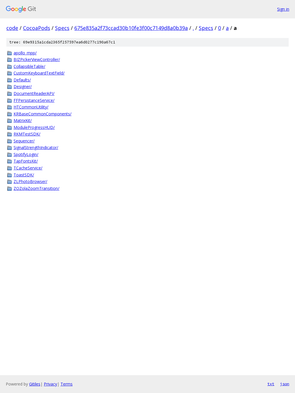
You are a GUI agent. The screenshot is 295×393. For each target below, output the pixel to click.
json (284, 383)
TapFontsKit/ (26, 161)
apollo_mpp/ (25, 53)
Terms (66, 384)
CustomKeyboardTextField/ (39, 73)
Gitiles (34, 384)
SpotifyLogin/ (26, 154)
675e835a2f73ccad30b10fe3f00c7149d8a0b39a (131, 27)
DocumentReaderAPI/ (34, 93)
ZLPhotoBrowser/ (30, 181)
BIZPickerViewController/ (37, 59)
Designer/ (23, 86)
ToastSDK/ (24, 175)
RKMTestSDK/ (27, 134)
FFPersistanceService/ (34, 100)
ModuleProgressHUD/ (34, 127)
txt (270, 383)
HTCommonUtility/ (31, 107)
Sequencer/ (24, 141)
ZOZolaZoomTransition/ (36, 188)
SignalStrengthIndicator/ (36, 147)
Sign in (283, 9)
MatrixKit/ (23, 120)
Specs (62, 27)
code (12, 27)
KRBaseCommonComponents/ (42, 114)
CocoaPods (36, 27)
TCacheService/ (28, 168)
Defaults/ (22, 80)
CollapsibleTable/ (29, 66)
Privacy (50, 384)
